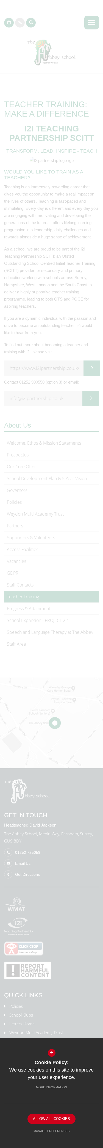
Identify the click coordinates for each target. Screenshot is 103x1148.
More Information (51, 1087)
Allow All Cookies (51, 1119)
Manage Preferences (51, 1131)
